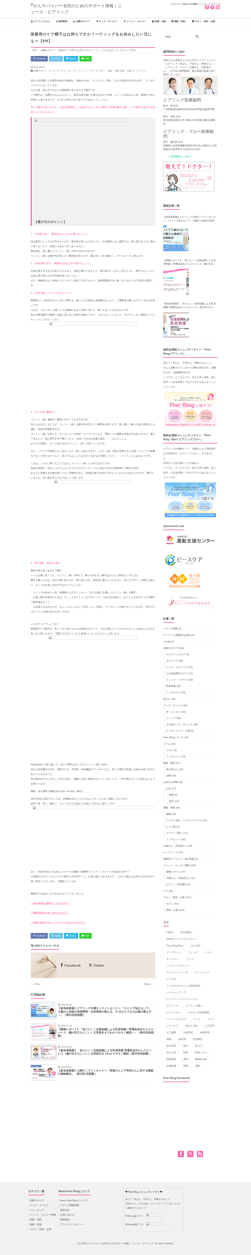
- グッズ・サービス (38, 1205)
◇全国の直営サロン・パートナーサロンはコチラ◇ (58, 922)
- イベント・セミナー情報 (42, 1214)
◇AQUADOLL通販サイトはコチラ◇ (50, 903)
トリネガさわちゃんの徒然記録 (183, 985)
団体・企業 (125, 71)
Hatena (72, 58)
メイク (210, 1019)
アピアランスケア (175, 654)
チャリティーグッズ (177, 972)
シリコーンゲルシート (178, 965)
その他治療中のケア (177, 673)
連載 (168, 814)
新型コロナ (201, 1052)
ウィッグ (71, 71)
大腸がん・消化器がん (175, 845)
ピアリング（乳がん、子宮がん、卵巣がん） (189, 63)
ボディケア (172, 660)
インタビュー (173, 756)
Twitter (57, 58)
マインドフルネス (176, 1019)
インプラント (173, 952)
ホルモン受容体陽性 (199, 1012)
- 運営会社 (64, 1210)
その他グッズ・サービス (179, 724)
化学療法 (197, 1039)
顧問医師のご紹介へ (181, 156)
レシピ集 (171, 826)
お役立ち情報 (170, 782)
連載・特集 (179, 21)
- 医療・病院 (35, 1219)
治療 (168, 775)
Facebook (40, 58)
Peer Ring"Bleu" (175, 945)
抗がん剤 (171, 1052)
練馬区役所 (201, 1059)
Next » (147, 984)
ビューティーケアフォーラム (182, 999)
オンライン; (172, 959)
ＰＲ (165, 890)
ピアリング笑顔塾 (175, 884)
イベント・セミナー (136, 21)
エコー (208, 952)
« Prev (36, 984)
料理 (185, 1052)
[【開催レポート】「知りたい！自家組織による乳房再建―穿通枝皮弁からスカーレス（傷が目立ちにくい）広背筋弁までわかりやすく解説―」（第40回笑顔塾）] (176, 281)
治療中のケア (82, 21)
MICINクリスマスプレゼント (181, 939)
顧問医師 (62, 21)
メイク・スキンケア (177, 667)
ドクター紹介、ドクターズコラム (184, 820)
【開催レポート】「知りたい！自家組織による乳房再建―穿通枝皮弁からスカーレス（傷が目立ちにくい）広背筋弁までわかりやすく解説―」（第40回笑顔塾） (189, 262)
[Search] (197, 37)
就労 (171, 801)
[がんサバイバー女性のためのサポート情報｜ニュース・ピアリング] (77, 8)
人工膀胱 (171, 1032)
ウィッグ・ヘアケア (88, 71)
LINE (86, 58)
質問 (185, 1065)
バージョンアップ (176, 992)
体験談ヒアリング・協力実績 (178, 858)
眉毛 (185, 1059)
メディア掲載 (170, 628)
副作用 (182, 1039)
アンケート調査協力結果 (176, 635)
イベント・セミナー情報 (176, 865)
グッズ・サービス (107, 21)
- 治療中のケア (36, 1200)
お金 (168, 788)
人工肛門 (209, 1025)
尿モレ (198, 1045)
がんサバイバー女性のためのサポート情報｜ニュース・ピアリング (120, 1243)
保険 (171, 794)
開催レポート (173, 871)
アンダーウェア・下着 (178, 730)
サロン (169, 903)
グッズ (189, 959)
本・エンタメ (173, 711)
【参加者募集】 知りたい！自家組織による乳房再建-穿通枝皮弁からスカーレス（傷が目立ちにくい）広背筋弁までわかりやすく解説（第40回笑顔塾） (190, 305)
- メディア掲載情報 (69, 1205)
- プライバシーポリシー (71, 1224)
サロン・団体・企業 (204, 21)
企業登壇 (188, 1032)
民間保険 (171, 1059)
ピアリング (172, 1005)
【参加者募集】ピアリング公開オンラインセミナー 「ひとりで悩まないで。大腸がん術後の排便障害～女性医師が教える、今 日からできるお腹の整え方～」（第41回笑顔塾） (190, 219)
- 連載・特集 (35, 1224)
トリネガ (171, 979)
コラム (166, 743)
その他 (166, 641)
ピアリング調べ (174, 833)
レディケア (172, 1025)
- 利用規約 (64, 1219)
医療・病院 (160, 21)
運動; (198, 1065)
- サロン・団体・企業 (39, 1229)
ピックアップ (139, 71)
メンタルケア (173, 692)
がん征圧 (195, 945)
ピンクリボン (173, 1012)
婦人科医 (171, 1045)
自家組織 (171, 1065)
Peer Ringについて (173, 737)
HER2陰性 (186, 932)
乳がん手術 (192, 1025)
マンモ (196, 1019)
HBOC (169, 932)
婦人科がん (172, 769)
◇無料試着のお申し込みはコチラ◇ (50, 912)
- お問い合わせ (66, 1214)
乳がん (166, 699)
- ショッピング (36, 1210)
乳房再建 (171, 686)
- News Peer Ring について (73, 1200)
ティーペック (202, 972)
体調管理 (205, 1032)
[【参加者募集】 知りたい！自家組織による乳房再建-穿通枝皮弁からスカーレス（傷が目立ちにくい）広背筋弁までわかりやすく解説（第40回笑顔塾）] (176, 325)
